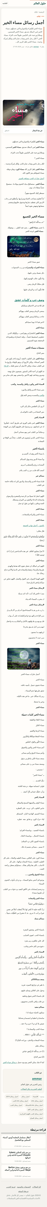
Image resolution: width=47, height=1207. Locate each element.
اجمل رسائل (25, 1096)
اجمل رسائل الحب (16, 1105)
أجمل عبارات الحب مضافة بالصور (31, 178)
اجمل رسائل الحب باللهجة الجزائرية (31, 1114)
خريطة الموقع (23, 1191)
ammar (36, 47)
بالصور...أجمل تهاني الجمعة (33, 525)
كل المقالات (36, 1187)
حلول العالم (40, 3)
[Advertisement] (23, 74)
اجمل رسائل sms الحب (20, 1101)
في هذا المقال (23, 130)
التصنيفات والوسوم (24, 1187)
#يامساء (35, 1096)
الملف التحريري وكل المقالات (31, 1089)
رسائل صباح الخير (9, 1062)
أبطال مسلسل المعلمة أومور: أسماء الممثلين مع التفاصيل (16, 1138)
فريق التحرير (10, 1187)
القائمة (5, 3)
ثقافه (36, 12)
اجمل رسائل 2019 (12, 1096)
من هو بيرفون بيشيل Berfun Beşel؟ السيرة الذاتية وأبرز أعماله (17, 1168)
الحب (41, 395)
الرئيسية (41, 12)
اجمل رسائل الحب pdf (35, 1109)
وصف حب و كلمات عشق (29, 300)
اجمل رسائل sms (37, 1101)
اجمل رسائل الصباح (36, 1118)
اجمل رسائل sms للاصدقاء (34, 1105)
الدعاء (6, 366)
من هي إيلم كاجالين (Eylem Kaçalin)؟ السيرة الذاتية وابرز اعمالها (18, 1155)
